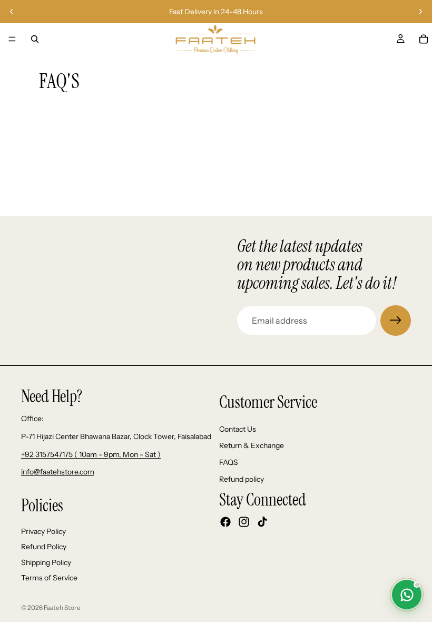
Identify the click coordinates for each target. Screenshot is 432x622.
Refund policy (241, 479)
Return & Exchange (251, 445)
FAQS (228, 462)
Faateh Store (62, 607)
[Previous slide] (11, 11)
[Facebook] (225, 522)
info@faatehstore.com (57, 472)
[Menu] (12, 39)
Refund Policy (43, 546)
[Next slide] (420, 11)
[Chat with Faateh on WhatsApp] (406, 594)
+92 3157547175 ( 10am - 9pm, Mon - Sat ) (91, 454)
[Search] (34, 39)
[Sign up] (395, 320)
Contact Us (237, 429)
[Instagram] (244, 522)
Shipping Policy (46, 562)
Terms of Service (49, 578)
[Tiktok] (262, 522)
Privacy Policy (43, 531)
